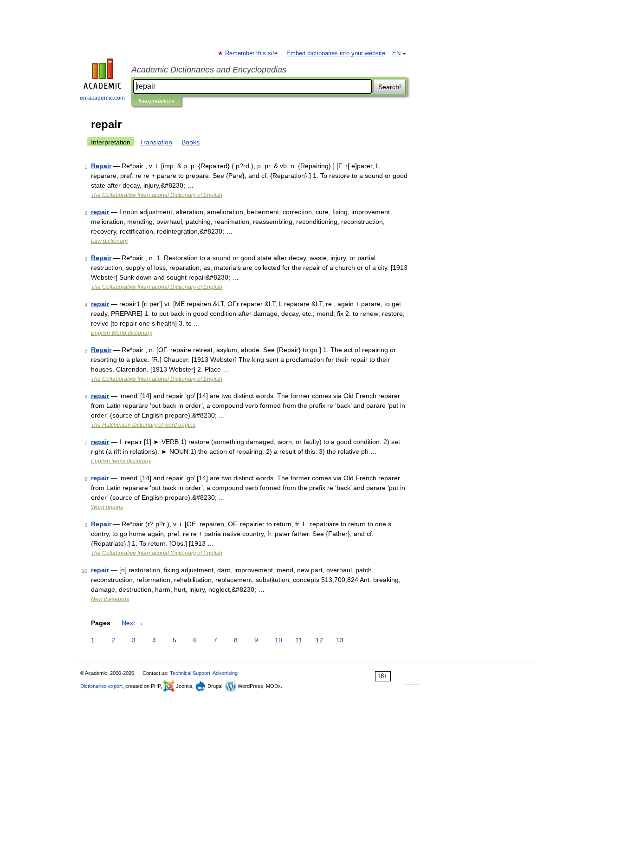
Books (190, 142)
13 (339, 640)
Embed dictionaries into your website (335, 53)
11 (298, 640)
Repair (101, 166)
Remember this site (252, 53)
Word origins (107, 507)
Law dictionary (109, 241)
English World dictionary (121, 333)
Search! (389, 87)
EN (396, 53)
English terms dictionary (121, 461)
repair (100, 212)
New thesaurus (110, 599)
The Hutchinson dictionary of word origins (143, 425)
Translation (156, 142)
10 (278, 640)
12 (319, 640)
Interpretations (156, 101)
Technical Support (190, 673)
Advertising (225, 673)
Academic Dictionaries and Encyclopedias (208, 69)
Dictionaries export (101, 686)
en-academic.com (102, 98)
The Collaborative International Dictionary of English (156, 195)
